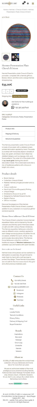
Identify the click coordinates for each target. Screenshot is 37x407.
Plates (21, 117)
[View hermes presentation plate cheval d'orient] (6, 57)
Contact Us (19, 276)
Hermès (11, 10)
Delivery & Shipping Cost (18, 321)
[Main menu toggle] (33, 3)
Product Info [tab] (10, 129)
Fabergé (18, 340)
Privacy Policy (15, 318)
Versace (18, 351)
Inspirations (18, 334)
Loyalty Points (15, 312)
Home (5, 10)
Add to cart (22, 90)
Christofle (18, 345)
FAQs (11, 309)
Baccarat (18, 337)
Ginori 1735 (18, 343)
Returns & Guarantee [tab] (13, 139)
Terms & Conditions (16, 315)
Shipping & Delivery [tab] (12, 134)
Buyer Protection (16, 324)
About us (18, 357)
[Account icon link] (28, 3)
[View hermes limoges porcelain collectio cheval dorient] (15, 57)
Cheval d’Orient (21, 10)
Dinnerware (14, 117)
